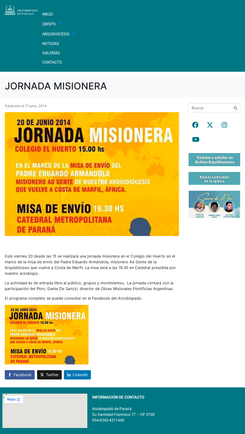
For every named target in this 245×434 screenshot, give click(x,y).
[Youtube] (195, 139)
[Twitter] (210, 125)
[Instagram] (224, 125)
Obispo (49, 24)
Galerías (51, 53)
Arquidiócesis (56, 34)
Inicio (47, 14)
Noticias (50, 43)
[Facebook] (195, 125)
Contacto (52, 62)
